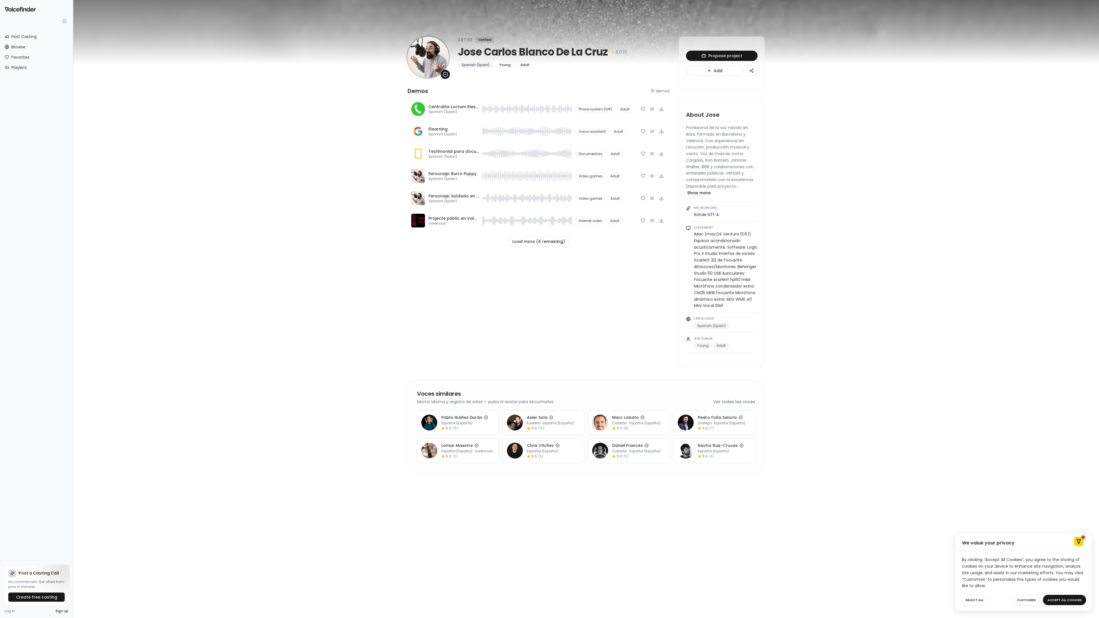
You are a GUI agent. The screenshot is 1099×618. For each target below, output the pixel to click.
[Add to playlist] (652, 109)
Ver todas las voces (734, 402)
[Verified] (445, 74)
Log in (10, 611)
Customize (1026, 600)
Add (718, 71)
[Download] (661, 109)
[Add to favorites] (643, 109)
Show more (699, 193)
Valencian (437, 223)
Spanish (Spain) (442, 112)
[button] (527, 109)
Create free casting (36, 597)
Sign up (62, 611)
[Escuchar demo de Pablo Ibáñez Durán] (429, 423)
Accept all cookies (1064, 600)
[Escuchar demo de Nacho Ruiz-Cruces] (686, 451)
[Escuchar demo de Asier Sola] (515, 423)
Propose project (725, 56)
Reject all (974, 600)
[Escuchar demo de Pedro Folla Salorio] (686, 423)
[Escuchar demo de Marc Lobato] (600, 423)
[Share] (752, 71)
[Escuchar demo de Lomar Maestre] (429, 451)
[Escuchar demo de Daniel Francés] (600, 451)
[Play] (418, 109)
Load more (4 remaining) (538, 241)
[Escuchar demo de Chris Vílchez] (515, 451)
